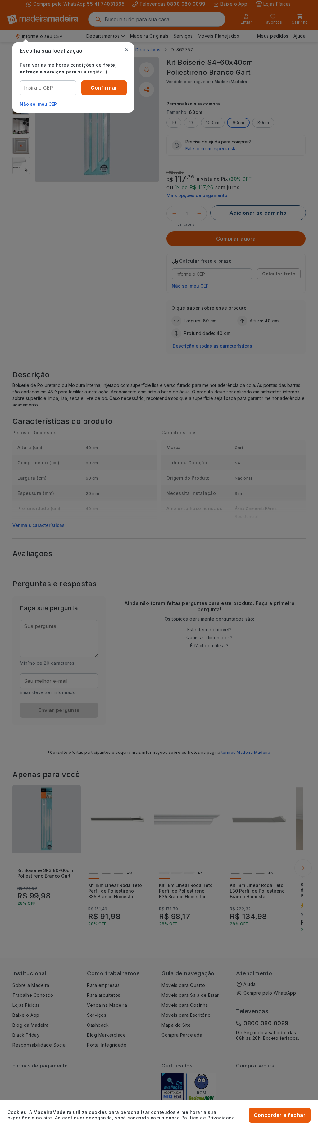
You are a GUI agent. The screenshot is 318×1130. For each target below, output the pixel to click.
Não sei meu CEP (38, 104)
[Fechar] (126, 50)
